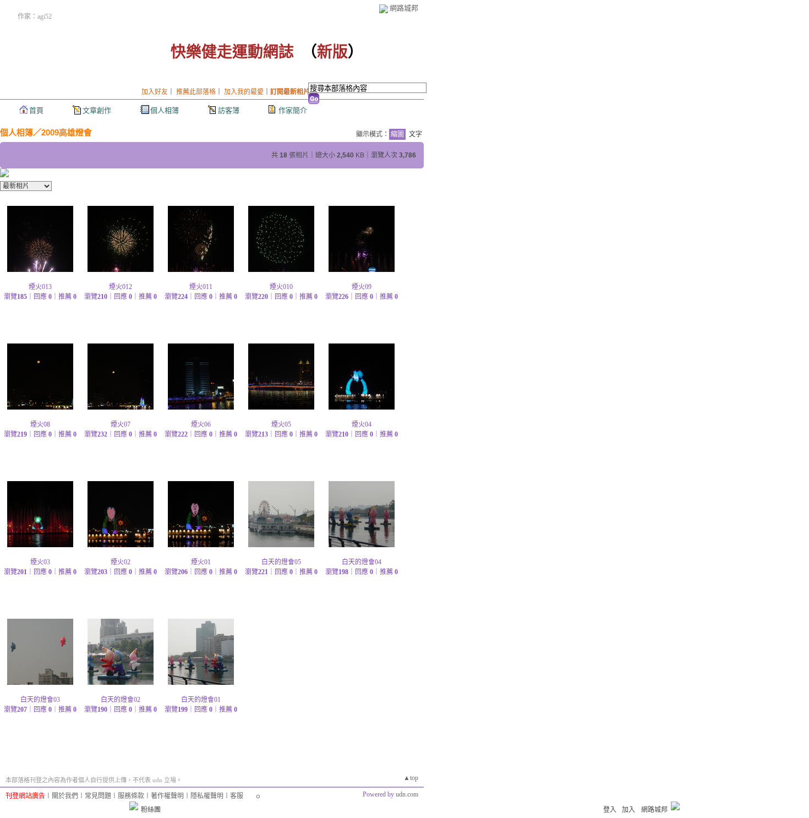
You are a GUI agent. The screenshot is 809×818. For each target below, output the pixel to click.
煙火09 (361, 287)
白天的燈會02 (120, 700)
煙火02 (120, 562)
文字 (415, 134)
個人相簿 (164, 110)
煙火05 (281, 424)
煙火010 (281, 287)
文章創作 (97, 110)
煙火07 (120, 424)
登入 (609, 810)
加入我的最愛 (244, 92)
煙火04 (361, 424)
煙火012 (120, 287)
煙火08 (40, 424)
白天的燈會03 (40, 700)
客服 (236, 796)
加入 (628, 810)
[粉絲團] (133, 805)
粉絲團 (151, 810)
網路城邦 (404, 8)
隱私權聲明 (206, 796)
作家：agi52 (35, 16)
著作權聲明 (167, 796)
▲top (410, 778)
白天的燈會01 (201, 700)
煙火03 (40, 562)
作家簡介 (292, 110)
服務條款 (131, 796)
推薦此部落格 (196, 92)
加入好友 (154, 92)
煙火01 (201, 562)
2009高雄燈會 (66, 132)
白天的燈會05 (281, 562)
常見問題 (98, 796)
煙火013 (40, 287)
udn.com (407, 794)
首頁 (36, 110)
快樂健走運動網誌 (232, 52)
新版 (332, 52)
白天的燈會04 (361, 562)
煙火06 (201, 424)
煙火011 (200, 287)
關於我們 (65, 796)
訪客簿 (228, 110)
